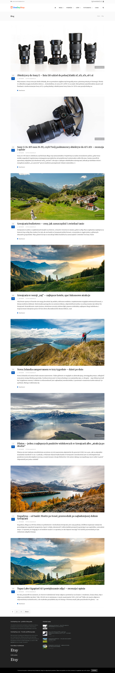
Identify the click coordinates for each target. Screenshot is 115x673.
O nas (96, 7)
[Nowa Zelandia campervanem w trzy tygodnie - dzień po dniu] (57, 342)
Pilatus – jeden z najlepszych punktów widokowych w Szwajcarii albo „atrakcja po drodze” (60, 444)
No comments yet (31, 78)
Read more (22, 90)
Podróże (69, 7)
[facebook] (101, 1)
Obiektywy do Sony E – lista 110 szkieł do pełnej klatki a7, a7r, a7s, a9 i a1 (55, 75)
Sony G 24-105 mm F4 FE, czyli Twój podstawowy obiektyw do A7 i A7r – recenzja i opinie (60, 148)
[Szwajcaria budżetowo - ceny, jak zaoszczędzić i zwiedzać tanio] (57, 196)
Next (27, 612)
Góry (77, 7)
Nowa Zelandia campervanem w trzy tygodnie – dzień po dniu (50, 369)
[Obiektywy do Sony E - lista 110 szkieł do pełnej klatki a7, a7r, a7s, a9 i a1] (57, 48)
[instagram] (103, 1)
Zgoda (94, 670)
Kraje (60, 7)
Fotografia (87, 7)
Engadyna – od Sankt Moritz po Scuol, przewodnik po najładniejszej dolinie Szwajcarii (57, 517)
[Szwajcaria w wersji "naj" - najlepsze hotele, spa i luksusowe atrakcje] (57, 268)
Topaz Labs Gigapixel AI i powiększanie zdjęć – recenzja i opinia (51, 588)
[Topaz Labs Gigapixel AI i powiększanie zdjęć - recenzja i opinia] (57, 561)
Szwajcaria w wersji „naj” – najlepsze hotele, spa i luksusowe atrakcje (53, 295)
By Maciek (21, 78)
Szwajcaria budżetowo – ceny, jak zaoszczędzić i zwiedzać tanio (50, 223)
